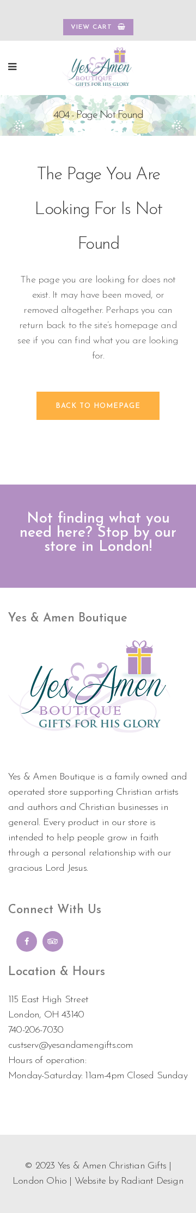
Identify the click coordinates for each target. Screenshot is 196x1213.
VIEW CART (91, 27)
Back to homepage (98, 406)
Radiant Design (152, 1181)
